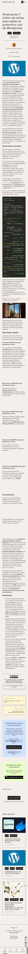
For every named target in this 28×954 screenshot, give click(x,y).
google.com (16, 182)
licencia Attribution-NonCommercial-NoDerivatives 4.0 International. (14, 681)
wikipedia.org (18, 186)
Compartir (15, 37)
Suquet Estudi (14, 938)
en (24, 2)
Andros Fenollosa (17, 48)
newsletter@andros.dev (12, 740)
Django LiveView (14, 932)
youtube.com (6, 184)
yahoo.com (6, 188)
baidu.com (7, 186)
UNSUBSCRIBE (11, 752)
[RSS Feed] (25, 937)
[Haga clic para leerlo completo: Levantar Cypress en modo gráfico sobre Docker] (14, 833)
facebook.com (19, 184)
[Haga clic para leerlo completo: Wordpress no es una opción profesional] (14, 864)
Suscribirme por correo (14, 747)
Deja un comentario (14, 797)
